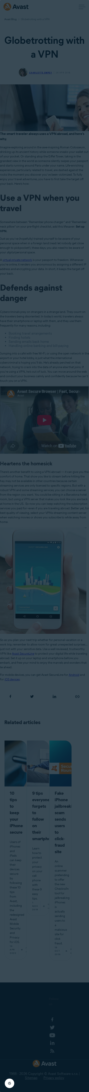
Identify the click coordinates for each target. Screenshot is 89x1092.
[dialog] (44, 546)
